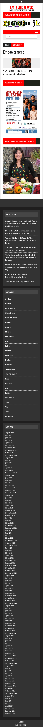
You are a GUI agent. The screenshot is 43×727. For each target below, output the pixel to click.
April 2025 (9, 468)
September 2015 (11, 693)
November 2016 (10, 658)
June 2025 (8, 463)
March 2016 (9, 678)
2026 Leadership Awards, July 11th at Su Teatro (19, 281)
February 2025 (10, 470)
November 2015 (10, 688)
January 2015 (10, 713)
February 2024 (10, 488)
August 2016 (9, 666)
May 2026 (8, 440)
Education (8, 332)
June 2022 (8, 520)
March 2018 (9, 618)
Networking (8, 383)
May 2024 (8, 483)
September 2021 (11, 528)
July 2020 (8, 548)
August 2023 (9, 495)
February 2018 (10, 621)
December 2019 (10, 565)
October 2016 (10, 661)
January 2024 (10, 490)
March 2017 (9, 648)
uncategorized (9, 416)
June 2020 (8, 550)
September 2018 (11, 603)
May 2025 (8, 465)
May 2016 (8, 673)
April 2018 (9, 616)
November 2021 (10, 525)
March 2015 (9, 708)
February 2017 (10, 651)
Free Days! (8, 360)
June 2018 (8, 611)
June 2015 (8, 701)
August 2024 (9, 475)
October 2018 (10, 601)
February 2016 (10, 681)
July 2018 (8, 608)
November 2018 (10, 598)
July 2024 (8, 478)
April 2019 (9, 586)
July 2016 (8, 668)
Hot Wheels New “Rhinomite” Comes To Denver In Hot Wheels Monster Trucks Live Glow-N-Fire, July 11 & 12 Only (21, 267)
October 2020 (10, 543)
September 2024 (11, 473)
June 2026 (8, 438)
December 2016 (10, 656)
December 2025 (10, 448)
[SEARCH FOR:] (21, 36)
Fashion (7, 346)
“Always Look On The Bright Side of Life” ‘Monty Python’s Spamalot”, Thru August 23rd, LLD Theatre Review (20, 240)
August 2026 (9, 433)
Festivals (8, 350)
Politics (7, 393)
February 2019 (10, 591)
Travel (7, 412)
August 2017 (9, 636)
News (6, 388)
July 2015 (8, 698)
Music (7, 379)
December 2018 (10, 596)
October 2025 (10, 453)
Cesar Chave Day (10, 308)
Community (8, 322)
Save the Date (9, 397)
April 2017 (9, 646)
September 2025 (11, 455)
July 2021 (8, 530)
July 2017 (8, 638)
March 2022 (9, 523)
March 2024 (9, 485)
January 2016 (10, 683)
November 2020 (10, 540)
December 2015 (10, 686)
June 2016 (8, 671)
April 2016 (9, 676)
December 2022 (10, 510)
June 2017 (8, 641)
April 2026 (9, 443)
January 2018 (10, 623)
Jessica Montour (10, 369)
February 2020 (10, 560)
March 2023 (9, 508)
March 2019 (9, 588)
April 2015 (9, 706)
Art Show (8, 299)
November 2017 (10, 628)
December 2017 (10, 626)
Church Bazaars (10, 313)
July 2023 (8, 498)
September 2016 (11, 663)
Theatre (7, 407)
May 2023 (8, 503)
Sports (7, 402)
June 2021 (8, 533)
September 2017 (11, 633)
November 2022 (10, 513)
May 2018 (8, 613)
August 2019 (9, 575)
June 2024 (8, 480)
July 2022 (8, 518)
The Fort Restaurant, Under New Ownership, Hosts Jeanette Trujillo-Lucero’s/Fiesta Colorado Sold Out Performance (20, 257)
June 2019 (8, 581)
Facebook (21, 722)
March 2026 (9, 445)
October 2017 (10, 631)
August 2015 (9, 696)
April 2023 (9, 505)
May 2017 (8, 643)
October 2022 (10, 515)
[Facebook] (21, 1)
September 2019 (11, 573)
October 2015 (10, 691)
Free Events (8, 365)
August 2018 (9, 606)
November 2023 (10, 493)
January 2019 (10, 593)
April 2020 (9, 555)
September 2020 (11, 545)
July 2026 (8, 435)
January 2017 (10, 653)
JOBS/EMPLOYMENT (11, 374)
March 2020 (9, 558)
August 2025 (9, 458)
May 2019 (8, 583)
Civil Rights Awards (11, 317)
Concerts (8, 327)
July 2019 (8, 578)
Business (8, 303)
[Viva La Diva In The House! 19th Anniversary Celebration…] (21, 67)
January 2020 (10, 563)
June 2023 (8, 500)
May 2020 (8, 553)
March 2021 (9, 538)
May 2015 (8, 703)
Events (7, 341)
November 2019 (10, 568)
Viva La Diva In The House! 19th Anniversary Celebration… (17, 72)
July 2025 (8, 460)
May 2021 (8, 535)
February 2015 (10, 711)
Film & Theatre (9, 355)
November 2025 (10, 450)
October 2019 (10, 570)
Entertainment (9, 336)
